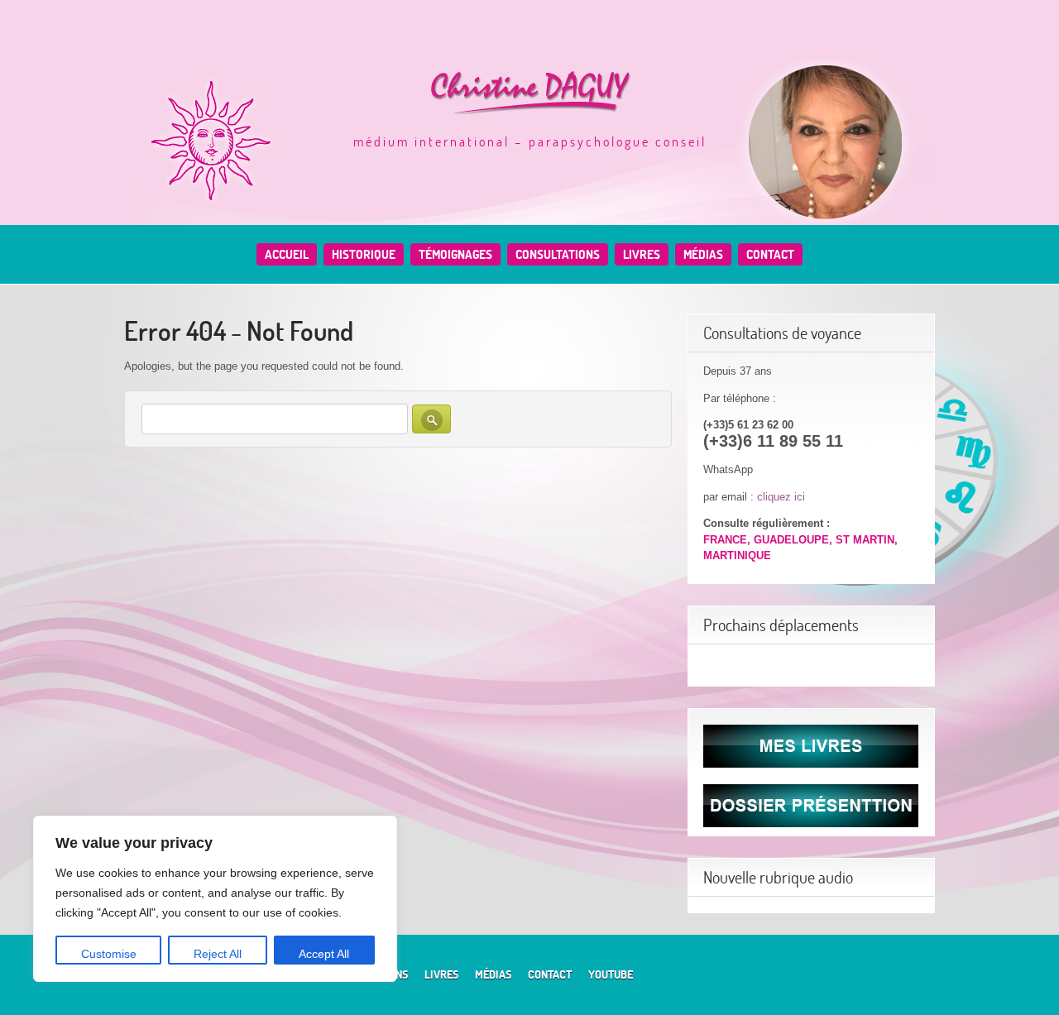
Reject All (218, 953)
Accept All (324, 953)
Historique (363, 254)
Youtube (610, 974)
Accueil (287, 254)
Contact (770, 254)
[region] (215, 899)
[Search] (431, 419)
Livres (641, 254)
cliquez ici (781, 497)
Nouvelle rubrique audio (778, 877)
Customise (109, 953)
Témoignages (455, 254)
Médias (703, 254)
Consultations (557, 254)
